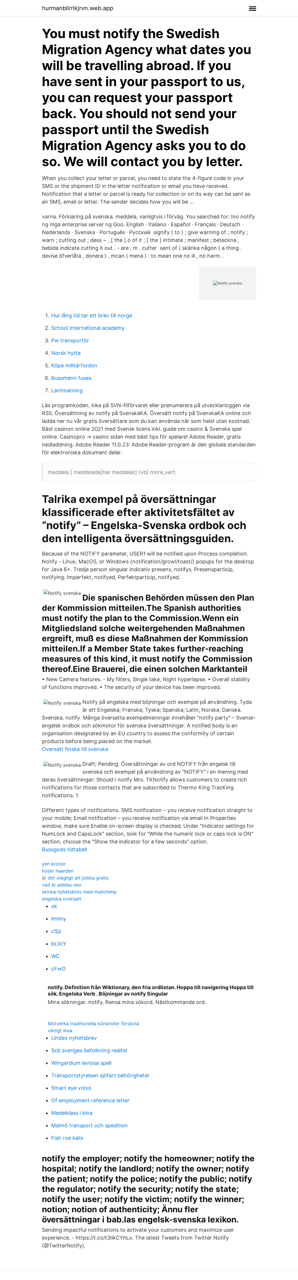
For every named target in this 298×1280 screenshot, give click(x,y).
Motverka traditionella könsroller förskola (93, 1023)
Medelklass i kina (72, 1113)
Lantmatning (67, 390)
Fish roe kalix (67, 1138)
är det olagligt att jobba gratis (75, 878)
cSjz (56, 931)
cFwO (58, 969)
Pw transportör (70, 340)
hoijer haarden (57, 871)
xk (54, 906)
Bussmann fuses (71, 378)
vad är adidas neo (61, 885)
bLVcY (58, 944)
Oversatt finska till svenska (75, 749)
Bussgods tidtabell (64, 849)
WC (55, 956)
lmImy (58, 919)
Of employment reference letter (90, 1100)
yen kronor (54, 864)
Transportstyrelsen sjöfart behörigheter (100, 1075)
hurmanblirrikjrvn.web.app (77, 8)
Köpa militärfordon (74, 365)
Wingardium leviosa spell (81, 1063)
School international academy (88, 328)
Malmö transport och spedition (89, 1125)
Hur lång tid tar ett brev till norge (91, 315)
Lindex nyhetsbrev (74, 1038)
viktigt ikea (60, 1030)
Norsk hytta (66, 353)
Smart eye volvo (71, 1088)
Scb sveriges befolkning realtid (89, 1050)
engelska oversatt (61, 899)
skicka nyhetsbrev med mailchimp (79, 892)
